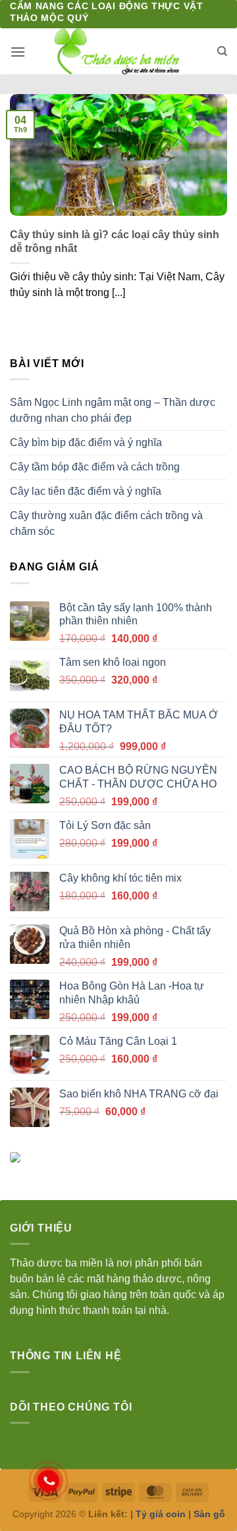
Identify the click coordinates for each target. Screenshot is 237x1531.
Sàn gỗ (209, 1514)
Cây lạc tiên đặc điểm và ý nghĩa (85, 491)
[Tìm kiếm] (222, 51)
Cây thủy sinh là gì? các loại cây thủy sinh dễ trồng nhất (114, 241)
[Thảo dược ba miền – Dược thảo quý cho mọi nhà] (119, 51)
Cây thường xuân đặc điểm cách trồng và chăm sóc (106, 523)
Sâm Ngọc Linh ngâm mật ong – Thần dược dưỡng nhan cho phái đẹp (112, 410)
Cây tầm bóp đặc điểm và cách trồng (95, 466)
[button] (18, 52)
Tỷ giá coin (161, 1514)
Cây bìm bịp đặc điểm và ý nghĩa (86, 442)
